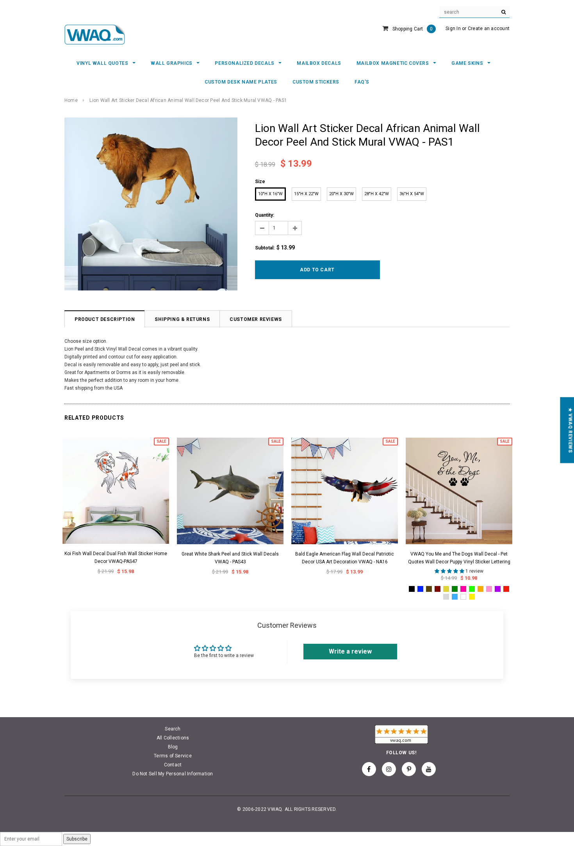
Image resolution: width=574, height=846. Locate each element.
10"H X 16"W (270, 193)
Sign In (453, 28)
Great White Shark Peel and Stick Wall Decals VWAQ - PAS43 (230, 558)
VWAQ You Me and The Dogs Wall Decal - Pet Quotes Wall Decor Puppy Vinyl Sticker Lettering (459, 558)
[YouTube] (429, 769)
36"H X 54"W (411, 193)
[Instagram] (389, 769)
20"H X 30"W (341, 193)
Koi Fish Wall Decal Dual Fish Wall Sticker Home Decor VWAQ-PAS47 (115, 557)
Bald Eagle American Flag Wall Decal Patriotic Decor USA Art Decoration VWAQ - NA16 (344, 558)
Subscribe (76, 839)
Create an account (489, 28)
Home (71, 100)
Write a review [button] (350, 651)
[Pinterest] (409, 769)
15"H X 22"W (306, 193)
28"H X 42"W (376, 193)
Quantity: (264, 215)
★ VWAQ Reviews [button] (570, 430)
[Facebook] (369, 769)
